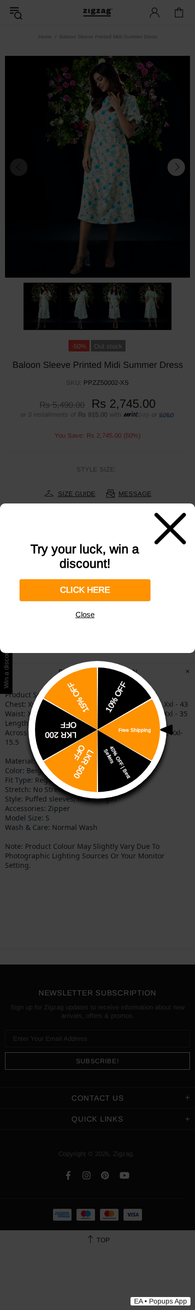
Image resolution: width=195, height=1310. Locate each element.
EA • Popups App (160, 1301)
